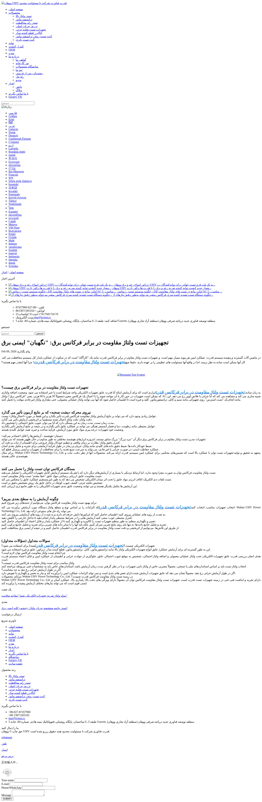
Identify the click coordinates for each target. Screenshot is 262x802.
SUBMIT (7, 798)
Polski (12, 234)
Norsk (12, 132)
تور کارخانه (22, 63)
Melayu (13, 224)
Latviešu (13, 148)
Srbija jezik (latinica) (20, 181)
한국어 (13, 158)
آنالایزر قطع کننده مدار (29, 32)
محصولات (14, 12)
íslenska (13, 259)
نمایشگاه (14, 657)
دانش (19, 86)
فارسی (13, 112)
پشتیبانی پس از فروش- (29, 73)
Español (13, 211)
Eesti (11, 119)
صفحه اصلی (16, 9)
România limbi (17, 151)
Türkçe (13, 200)
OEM (12, 49)
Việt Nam (14, 227)
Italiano (13, 243)
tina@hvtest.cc (42, 317)
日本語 (13, 187)
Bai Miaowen (16, 171)
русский (14, 218)
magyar (13, 253)
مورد (11, 53)
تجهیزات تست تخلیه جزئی (31, 29)
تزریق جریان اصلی (26, 26)
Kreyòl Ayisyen (17, 197)
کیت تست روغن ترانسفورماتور (34, 36)
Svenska (13, 266)
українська (15, 246)
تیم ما (19, 69)
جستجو (40, 333)
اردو (11, 145)
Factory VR (15, 96)
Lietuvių (13, 129)
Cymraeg (14, 141)
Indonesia (14, 256)
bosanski (13, 184)
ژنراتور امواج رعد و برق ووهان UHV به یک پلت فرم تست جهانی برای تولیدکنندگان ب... (164, 284)
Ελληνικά (14, 161)
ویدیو (18, 80)
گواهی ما (21, 59)
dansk (12, 262)
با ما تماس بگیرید (19, 93)
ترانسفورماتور (24, 19)
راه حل (20, 76)
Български (15, 230)
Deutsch (13, 135)
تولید (11, 43)
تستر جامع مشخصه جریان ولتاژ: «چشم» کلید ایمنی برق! (34, 608)
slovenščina (15, 214)
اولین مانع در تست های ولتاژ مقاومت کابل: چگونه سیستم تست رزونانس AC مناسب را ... (169, 291)
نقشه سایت (15, 663)
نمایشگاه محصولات (27, 66)
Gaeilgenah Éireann (20, 138)
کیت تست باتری (25, 39)
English (13, 250)
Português (14, 194)
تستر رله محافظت (27, 22)
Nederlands (15, 204)
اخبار (11, 83)
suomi (12, 154)
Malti (11, 240)
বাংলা (11, 177)
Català (12, 221)
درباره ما (14, 56)
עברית (12, 168)
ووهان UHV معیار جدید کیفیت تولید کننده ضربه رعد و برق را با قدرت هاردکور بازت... (161, 288)
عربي (12, 125)
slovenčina (14, 165)
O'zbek (13, 237)
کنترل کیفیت (16, 46)
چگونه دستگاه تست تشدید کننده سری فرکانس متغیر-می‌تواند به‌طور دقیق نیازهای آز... (163, 294)
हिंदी (11, 122)
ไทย (11, 207)
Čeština (13, 116)
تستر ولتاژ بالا (24, 16)
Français (13, 174)
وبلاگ (19, 90)
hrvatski (13, 191)
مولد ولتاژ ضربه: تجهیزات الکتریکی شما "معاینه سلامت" (34, 595)
